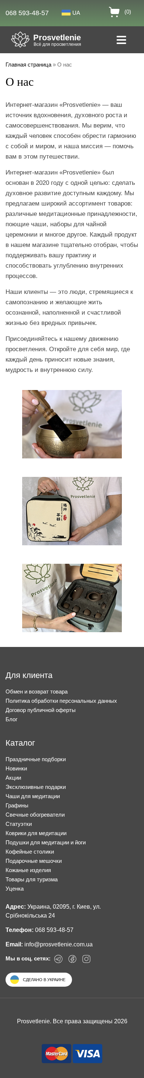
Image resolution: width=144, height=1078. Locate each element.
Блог (11, 719)
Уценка (15, 888)
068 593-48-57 (27, 13)
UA (76, 13)
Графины (17, 805)
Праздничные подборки (36, 759)
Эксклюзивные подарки (36, 787)
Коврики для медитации (36, 833)
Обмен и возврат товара (37, 691)
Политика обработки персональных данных (61, 701)
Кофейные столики (30, 851)
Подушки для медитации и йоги (46, 842)
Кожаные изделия (28, 870)
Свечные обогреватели (35, 814)
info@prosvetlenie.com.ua (58, 944)
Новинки (16, 768)
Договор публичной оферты (41, 710)
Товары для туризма (32, 879)
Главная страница (28, 64)
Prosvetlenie (57, 37)
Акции (13, 777)
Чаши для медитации (33, 796)
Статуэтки (19, 824)
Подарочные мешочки (34, 861)
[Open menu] (121, 40)
